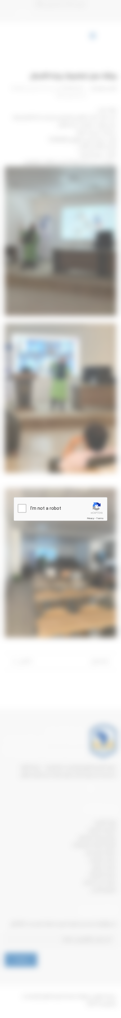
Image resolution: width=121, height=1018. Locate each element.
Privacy (90, 518)
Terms (100, 518)
